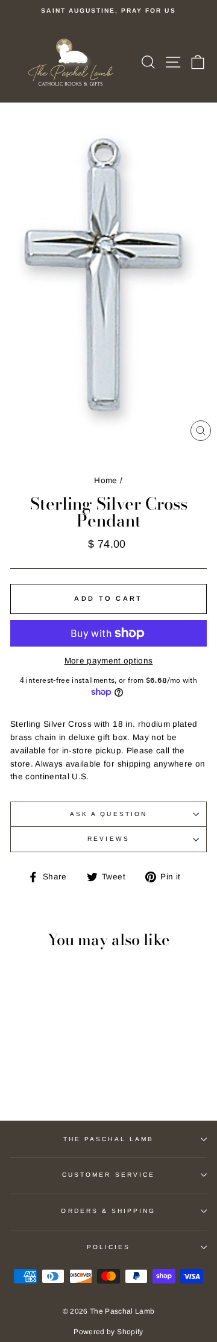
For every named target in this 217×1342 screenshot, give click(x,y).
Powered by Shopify (108, 1332)
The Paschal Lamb (108, 1139)
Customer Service (108, 1174)
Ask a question (108, 814)
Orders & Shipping (108, 1210)
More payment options (108, 660)
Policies (108, 1247)
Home (105, 480)
